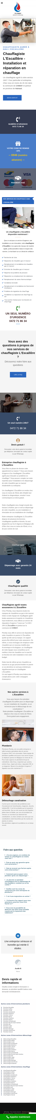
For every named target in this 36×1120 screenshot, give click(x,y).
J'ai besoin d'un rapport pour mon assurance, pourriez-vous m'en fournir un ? (18, 902)
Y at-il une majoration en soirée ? (18, 896)
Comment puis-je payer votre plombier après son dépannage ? (16, 875)
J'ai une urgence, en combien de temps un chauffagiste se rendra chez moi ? (17, 856)
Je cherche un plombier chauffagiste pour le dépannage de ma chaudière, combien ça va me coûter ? (17, 882)
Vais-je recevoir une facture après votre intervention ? (18, 869)
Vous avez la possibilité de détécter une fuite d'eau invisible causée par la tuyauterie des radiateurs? (17, 910)
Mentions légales (26, 1113)
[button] (18, 856)
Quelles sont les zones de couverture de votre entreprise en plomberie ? (17, 890)
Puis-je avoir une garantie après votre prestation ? (17, 863)
